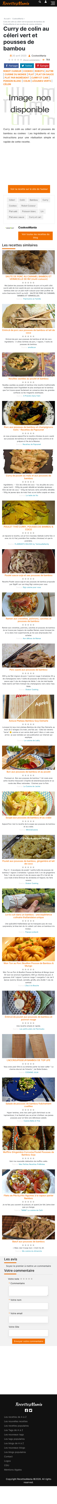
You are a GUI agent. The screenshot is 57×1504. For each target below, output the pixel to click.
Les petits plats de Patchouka (32, 1029)
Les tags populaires (14, 1439)
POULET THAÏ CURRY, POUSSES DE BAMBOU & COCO (28, 528)
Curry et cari (35, 217)
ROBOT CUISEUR (12, 71)
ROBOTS (39, 71)
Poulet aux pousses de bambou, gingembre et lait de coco (28, 863)
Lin (42, 212)
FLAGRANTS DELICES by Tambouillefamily (32, 545)
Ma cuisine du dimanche (32, 1252)
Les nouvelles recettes (16, 1421)
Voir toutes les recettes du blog (35, 236)
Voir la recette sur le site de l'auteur (29, 189)
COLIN (26, 81)
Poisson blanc (29, 212)
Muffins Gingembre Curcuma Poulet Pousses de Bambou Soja (28, 1154)
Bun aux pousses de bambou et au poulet (28, 772)
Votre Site (14, 1327)
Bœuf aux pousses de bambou (28, 1242)
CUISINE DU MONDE (15, 74)
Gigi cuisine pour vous (32, 588)
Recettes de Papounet (32, 445)
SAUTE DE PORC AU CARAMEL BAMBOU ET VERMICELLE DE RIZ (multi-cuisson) (28, 278)
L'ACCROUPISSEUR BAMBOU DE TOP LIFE (28, 1060)
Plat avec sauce (16, 217)
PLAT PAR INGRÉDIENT (17, 77)
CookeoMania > (18, 19)
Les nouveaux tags (14, 1435)
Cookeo (13, 206)
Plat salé (13, 212)
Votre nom (16, 1300)
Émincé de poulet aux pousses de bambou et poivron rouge (28, 1018)
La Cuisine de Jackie (31, 787)
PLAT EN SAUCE (45, 74)
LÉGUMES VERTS (41, 81)
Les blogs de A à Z (14, 1443)
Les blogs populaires (15, 1452)
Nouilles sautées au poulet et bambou (29, 379)
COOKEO (28, 71)
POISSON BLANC (12, 81)
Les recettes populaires (16, 1426)
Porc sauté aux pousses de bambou (28, 670)
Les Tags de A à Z (13, 1430)
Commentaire (18, 1283)
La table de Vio (32, 496)
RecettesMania (15, 3)
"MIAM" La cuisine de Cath (32, 1211)
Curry (45, 200)
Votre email (16, 1314)
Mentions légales (13, 1470)
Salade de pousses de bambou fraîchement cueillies (28, 1105)
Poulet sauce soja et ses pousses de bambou (28, 575)
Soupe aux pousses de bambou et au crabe (28, 818)
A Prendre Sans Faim (31, 396)
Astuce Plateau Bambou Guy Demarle (28, 721)
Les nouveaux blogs (14, 1448)
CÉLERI (7, 84)
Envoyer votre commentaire (28, 1341)
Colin (22, 200)
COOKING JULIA (31, 1073)
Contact (8, 1457)
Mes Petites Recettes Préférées (32, 1165)
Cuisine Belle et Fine (32, 1121)
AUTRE (50, 71)
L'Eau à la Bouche (32, 986)
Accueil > (7, 19)
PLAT (31, 74)
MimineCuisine (32, 830)
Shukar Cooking (31, 690)
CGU (6, 1465)
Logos (7, 1461)
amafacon (32, 348)
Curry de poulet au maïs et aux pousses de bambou (28, 477)
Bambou (34, 200)
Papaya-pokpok (31, 932)
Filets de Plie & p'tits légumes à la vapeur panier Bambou (28, 1197)
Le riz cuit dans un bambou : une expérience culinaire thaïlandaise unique (28, 916)
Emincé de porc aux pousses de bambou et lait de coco (28, 332)
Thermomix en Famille (32, 299)
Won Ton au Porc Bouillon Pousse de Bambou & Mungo (29, 965)
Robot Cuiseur (28, 206)
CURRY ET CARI (39, 77)
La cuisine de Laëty (32, 741)
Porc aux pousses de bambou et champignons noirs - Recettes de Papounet (28, 429)
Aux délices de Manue (32, 639)
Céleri (12, 200)
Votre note (13, 1279)
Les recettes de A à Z (15, 1417)
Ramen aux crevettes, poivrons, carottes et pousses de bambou (28, 620)
